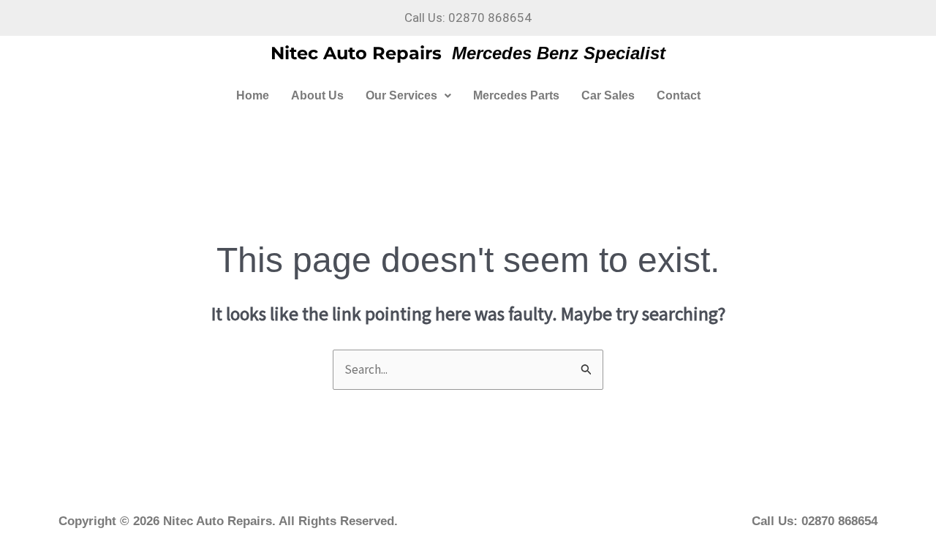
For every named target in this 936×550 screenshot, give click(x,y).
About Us (317, 95)
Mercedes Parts (516, 95)
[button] (408, 96)
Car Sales (608, 95)
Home (252, 95)
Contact (679, 95)
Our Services (401, 95)
